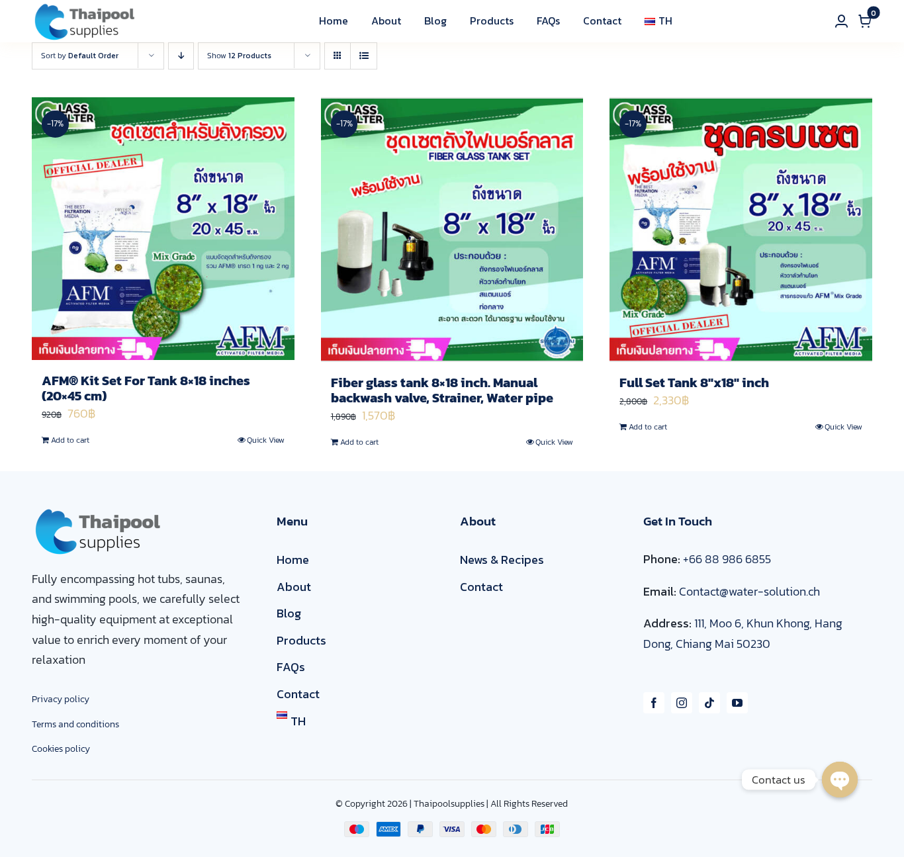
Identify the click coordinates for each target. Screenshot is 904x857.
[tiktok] (709, 702)
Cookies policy (61, 749)
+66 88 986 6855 (727, 559)
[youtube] (737, 702)
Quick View (266, 440)
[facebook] (653, 702)
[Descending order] (181, 55)
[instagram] (681, 702)
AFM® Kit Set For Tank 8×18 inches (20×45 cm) (146, 388)
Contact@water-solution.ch (749, 591)
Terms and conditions (75, 724)
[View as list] (364, 56)
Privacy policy (60, 699)
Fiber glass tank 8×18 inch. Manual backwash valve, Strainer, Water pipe (442, 390)
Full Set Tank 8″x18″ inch (694, 382)
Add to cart (70, 440)
